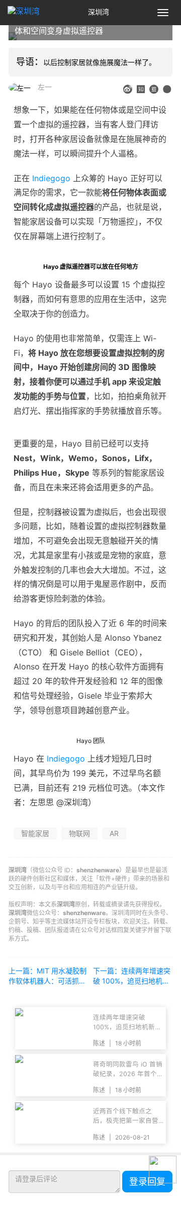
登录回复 (147, 1181)
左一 (45, 87)
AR (114, 833)
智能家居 (35, 833)
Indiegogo (51, 178)
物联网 (79, 833)
